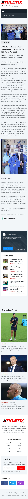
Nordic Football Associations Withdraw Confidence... (17, 282)
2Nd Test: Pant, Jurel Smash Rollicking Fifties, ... (17, 288)
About (3, 495)
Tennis (8, 451)
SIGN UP (21, 468)
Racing (19, 443)
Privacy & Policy (15, 495)
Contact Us (23, 495)
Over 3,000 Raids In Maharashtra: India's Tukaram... (15, 268)
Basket (8, 446)
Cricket (8, 448)
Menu (3, 11)
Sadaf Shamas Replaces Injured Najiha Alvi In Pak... (16, 260)
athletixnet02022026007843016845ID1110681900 (12, 214)
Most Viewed (12, 263)
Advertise (9, 495)
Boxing (19, 446)
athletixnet (3, 55)
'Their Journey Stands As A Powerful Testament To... (16, 275)
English (16, 6)
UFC (19, 448)
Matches (19, 451)
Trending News (4, 344)
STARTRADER (17, 80)
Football (9, 443)
